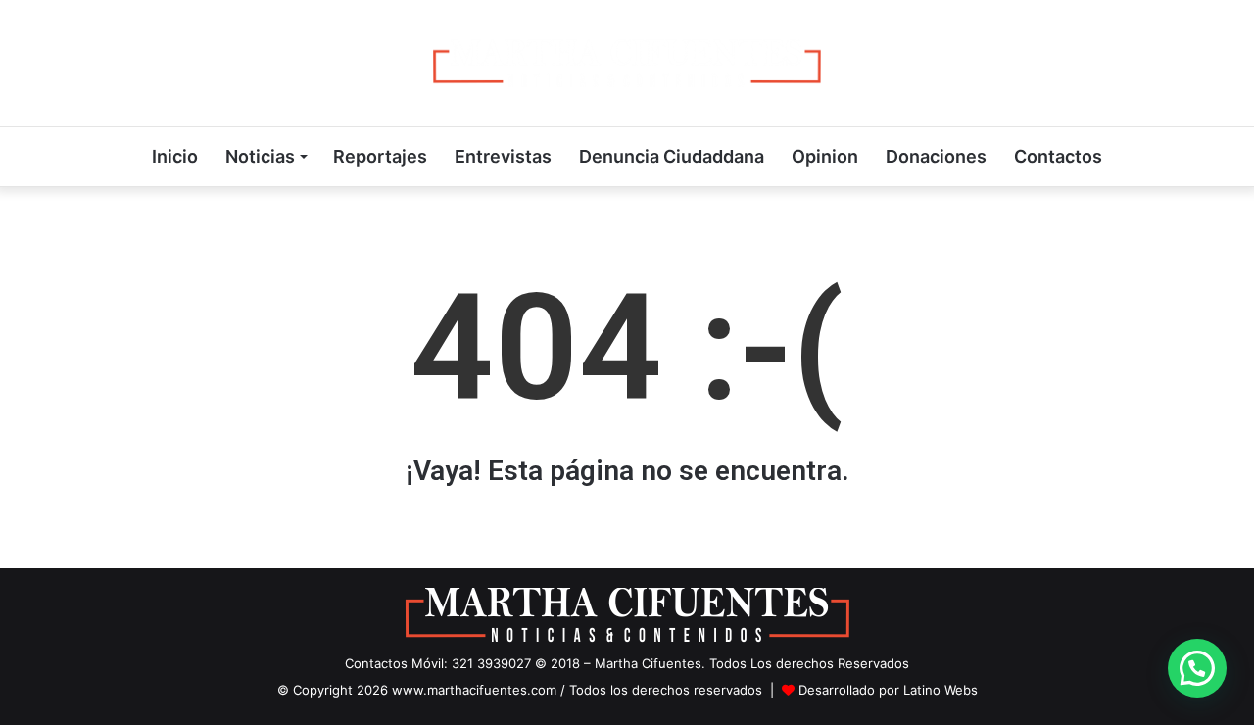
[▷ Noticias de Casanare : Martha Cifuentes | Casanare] (627, 63)
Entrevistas (503, 156)
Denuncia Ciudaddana (671, 156)
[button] (1197, 668)
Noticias (260, 156)
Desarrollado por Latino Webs (888, 690)
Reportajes (380, 156)
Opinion (825, 156)
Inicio (175, 156)
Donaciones (936, 156)
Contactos (1058, 156)
